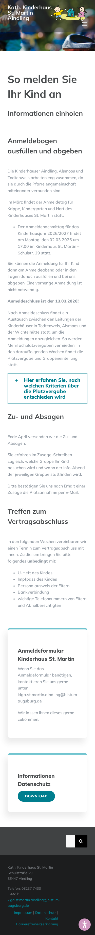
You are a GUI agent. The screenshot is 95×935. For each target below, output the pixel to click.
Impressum (23, 912)
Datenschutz (46, 912)
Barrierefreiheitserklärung (37, 924)
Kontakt (51, 918)
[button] (47, 388)
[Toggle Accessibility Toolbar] (84, 924)
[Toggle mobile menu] (84, 24)
